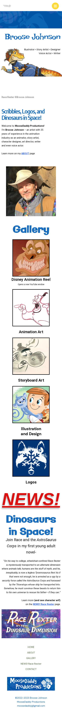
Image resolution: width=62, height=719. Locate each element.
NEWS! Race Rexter (31, 663)
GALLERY (31, 658)
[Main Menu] (55, 6)
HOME (31, 647)
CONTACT (31, 669)
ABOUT (31, 652)
